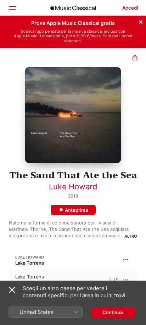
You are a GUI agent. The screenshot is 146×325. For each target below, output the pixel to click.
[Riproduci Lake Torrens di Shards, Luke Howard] (4, 280)
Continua (112, 312)
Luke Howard (73, 186)
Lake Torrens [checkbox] (29, 277)
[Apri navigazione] (12, 8)
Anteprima (76, 210)
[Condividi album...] (135, 58)
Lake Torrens (29, 263)
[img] (73, 7)
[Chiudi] (140, 21)
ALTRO (130, 236)
